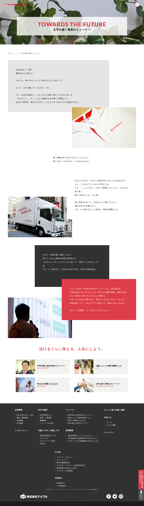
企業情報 (18, 410)
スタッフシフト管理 (47, 441)
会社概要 (20, 420)
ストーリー (16, 53)
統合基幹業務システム (48, 435)
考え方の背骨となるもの (77, 420)
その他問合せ (61, 486)
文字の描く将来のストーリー (78, 423)
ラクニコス (44, 438)
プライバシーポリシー (65, 457)
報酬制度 (43, 420)
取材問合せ (61, 483)
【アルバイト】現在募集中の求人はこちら (83, 441)
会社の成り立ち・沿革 (25, 415)
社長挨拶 (20, 423)
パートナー (108, 432)
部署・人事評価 (46, 417)
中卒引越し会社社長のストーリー (80, 415)
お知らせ (107, 417)
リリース (109, 422)
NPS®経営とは (45, 415)
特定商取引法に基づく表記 (66, 468)
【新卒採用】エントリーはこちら (80, 435)
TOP (9, 53)
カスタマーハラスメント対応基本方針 (71, 465)
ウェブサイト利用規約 (65, 470)
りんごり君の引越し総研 (114, 410)
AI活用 (42, 443)
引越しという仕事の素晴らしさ (79, 417)
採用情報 (69, 430)
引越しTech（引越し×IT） (49, 430)
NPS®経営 (42, 410)
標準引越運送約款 (63, 462)
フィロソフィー (21, 430)
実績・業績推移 (22, 417)
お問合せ (58, 478)
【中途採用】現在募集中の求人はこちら (82, 438)
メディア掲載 (111, 425)
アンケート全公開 (46, 423)
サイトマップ (61, 460)
